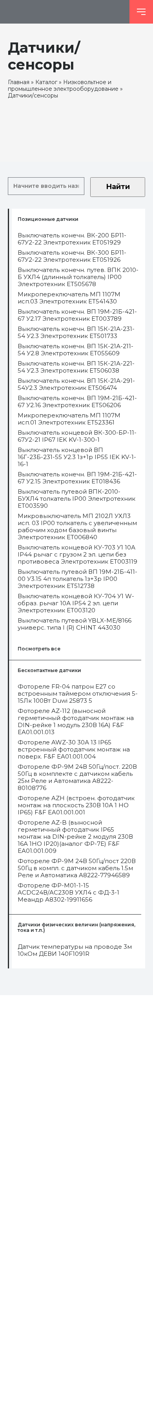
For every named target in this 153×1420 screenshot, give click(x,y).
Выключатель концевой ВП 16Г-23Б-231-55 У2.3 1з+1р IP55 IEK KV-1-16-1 (77, 457)
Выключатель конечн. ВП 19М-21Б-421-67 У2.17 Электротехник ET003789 (77, 315)
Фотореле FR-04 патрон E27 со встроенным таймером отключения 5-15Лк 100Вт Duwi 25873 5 (78, 693)
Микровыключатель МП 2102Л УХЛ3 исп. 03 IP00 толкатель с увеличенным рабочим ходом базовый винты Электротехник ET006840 (77, 527)
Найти (118, 186)
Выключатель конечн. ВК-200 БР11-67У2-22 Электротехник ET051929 (72, 239)
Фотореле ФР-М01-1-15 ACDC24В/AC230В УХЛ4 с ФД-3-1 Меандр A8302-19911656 (68, 892)
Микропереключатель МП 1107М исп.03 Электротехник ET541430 (69, 298)
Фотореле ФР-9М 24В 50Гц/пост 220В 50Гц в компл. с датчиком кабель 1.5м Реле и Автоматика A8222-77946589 (77, 868)
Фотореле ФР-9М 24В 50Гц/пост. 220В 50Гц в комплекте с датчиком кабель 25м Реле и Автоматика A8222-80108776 (77, 777)
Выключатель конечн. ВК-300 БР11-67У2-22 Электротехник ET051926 (72, 256)
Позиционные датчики (48, 219)
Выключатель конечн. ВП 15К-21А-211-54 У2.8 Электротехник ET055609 (75, 350)
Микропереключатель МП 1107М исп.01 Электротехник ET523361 (69, 419)
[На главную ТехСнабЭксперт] (65, 12)
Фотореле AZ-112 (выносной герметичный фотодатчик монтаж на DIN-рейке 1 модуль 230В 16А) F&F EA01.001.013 (76, 721)
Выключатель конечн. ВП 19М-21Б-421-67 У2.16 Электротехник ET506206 (77, 402)
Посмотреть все (39, 649)
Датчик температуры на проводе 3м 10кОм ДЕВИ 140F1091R (75, 950)
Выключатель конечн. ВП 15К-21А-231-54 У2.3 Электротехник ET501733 (76, 332)
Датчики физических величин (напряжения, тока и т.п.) (76, 927)
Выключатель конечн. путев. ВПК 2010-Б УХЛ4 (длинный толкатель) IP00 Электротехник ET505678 (78, 277)
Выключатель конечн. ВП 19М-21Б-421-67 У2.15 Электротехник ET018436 (77, 478)
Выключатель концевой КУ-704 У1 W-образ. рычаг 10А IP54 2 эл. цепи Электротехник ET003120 (76, 603)
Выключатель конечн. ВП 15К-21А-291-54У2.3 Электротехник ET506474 (76, 384)
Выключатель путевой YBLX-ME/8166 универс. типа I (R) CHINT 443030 (74, 624)
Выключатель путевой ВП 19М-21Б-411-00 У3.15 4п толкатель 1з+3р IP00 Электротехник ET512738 (77, 579)
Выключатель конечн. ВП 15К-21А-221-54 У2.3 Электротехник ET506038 (76, 367)
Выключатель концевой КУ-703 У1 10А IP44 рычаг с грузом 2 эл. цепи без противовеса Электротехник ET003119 (77, 554)
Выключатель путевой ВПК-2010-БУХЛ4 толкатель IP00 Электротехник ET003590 (76, 498)
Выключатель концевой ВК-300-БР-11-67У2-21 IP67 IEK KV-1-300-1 (77, 436)
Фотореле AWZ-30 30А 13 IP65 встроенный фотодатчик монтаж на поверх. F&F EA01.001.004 (74, 749)
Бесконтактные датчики (49, 670)
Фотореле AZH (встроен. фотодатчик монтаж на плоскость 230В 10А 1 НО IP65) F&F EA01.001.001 (76, 805)
